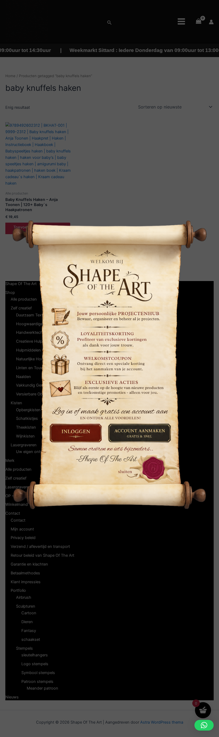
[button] (204, 725)
